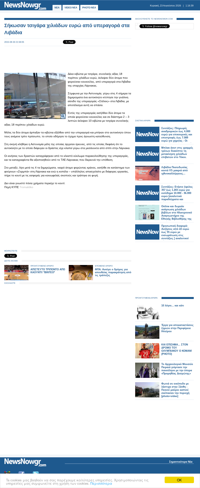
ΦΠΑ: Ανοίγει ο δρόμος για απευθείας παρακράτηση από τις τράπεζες (113, 272)
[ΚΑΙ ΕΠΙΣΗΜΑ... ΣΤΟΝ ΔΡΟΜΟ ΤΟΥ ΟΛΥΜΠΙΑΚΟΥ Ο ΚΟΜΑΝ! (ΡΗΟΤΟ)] (147, 357)
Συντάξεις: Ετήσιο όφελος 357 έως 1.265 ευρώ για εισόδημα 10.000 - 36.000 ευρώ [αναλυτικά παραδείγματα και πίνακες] (177, 194)
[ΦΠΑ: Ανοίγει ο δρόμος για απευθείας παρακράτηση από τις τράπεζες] (81, 279)
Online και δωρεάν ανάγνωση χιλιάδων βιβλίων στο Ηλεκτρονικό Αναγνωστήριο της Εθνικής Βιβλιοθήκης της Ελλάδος (176, 214)
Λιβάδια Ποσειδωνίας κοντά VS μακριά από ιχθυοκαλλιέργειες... (174, 170)
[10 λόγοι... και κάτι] (147, 318)
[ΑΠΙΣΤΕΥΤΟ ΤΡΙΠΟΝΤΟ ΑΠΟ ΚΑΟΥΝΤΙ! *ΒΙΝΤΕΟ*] (16, 279)
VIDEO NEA (70, 7)
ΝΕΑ (57, 7)
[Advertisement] (67, 59)
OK (179, 479)
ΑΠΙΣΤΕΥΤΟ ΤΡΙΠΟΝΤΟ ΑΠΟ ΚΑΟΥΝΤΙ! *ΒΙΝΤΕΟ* (47, 271)
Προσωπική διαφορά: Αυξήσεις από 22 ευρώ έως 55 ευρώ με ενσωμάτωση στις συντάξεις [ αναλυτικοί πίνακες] (175, 233)
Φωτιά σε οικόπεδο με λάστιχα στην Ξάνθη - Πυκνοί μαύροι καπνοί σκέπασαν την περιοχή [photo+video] (175, 390)
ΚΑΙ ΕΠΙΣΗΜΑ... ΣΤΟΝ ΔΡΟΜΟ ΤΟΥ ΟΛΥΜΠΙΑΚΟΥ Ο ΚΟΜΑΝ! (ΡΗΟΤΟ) (176, 349)
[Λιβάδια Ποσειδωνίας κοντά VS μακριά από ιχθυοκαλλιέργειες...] (147, 180)
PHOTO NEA (89, 7)
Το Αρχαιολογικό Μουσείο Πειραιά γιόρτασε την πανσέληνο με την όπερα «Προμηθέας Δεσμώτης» (177, 369)
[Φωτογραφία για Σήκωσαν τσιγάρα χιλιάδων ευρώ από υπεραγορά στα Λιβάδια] (63, 113)
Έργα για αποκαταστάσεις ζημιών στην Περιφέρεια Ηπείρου (177, 328)
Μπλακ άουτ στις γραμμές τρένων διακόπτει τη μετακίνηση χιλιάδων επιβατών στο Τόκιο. (177, 152)
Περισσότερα (101, 483)
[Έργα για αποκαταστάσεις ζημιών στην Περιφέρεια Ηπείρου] (147, 337)
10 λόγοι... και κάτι (172, 305)
